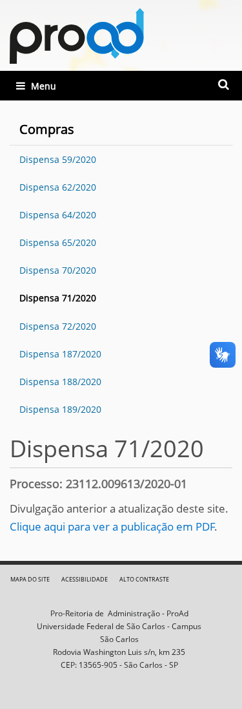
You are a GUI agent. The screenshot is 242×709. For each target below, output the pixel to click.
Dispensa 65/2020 (57, 242)
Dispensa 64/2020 (57, 215)
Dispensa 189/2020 (60, 409)
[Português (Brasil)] (77, 36)
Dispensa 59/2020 (57, 159)
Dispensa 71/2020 (57, 298)
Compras (46, 129)
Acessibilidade (84, 579)
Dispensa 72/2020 (57, 326)
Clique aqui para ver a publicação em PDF (112, 526)
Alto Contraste (144, 579)
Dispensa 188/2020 (60, 381)
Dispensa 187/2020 (60, 354)
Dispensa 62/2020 (57, 187)
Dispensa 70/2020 (57, 270)
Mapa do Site (30, 579)
